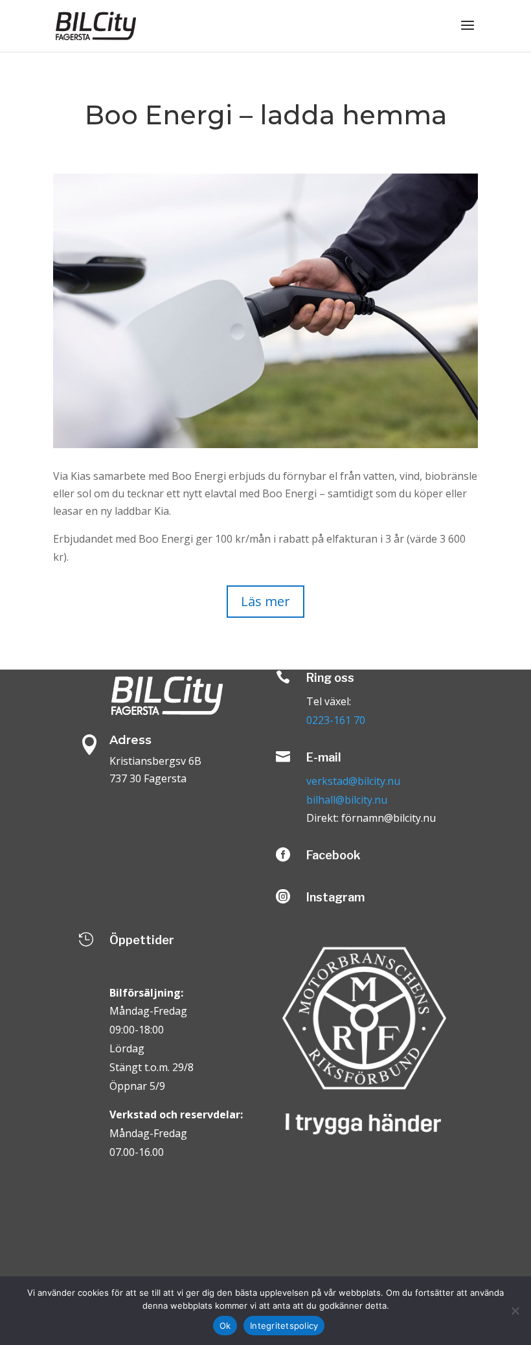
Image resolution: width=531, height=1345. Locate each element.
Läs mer (265, 601)
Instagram (335, 897)
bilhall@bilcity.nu (346, 800)
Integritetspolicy (284, 1325)
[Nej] (514, 1310)
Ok (225, 1325)
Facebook (333, 855)
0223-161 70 (335, 720)
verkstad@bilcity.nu (353, 781)
